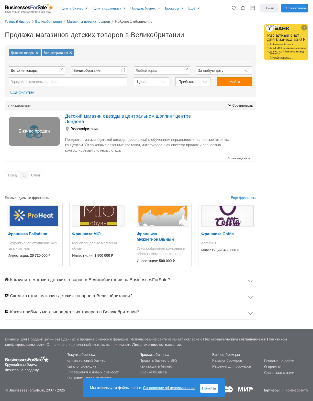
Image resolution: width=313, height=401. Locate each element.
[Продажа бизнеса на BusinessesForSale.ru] (27, 359)
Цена (141, 82)
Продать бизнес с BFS (158, 360)
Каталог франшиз (81, 366)
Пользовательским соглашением (233, 339)
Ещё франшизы (243, 198)
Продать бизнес (143, 8)
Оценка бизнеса (153, 372)
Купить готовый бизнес (86, 360)
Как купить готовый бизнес (89, 378)
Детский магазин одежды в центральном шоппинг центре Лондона (128, 118)
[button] (233, 8)
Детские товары (24, 70)
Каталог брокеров (227, 360)
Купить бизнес (72, 8)
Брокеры (172, 8)
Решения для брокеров (231, 366)
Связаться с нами (279, 372)
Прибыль (186, 82)
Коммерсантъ (296, 390)
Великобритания (87, 70)
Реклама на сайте (279, 361)
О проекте (272, 367)
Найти (235, 82)
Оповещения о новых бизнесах (93, 372)
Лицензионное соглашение (156, 344)
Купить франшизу (107, 8)
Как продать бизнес (156, 366)
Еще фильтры (22, 92)
